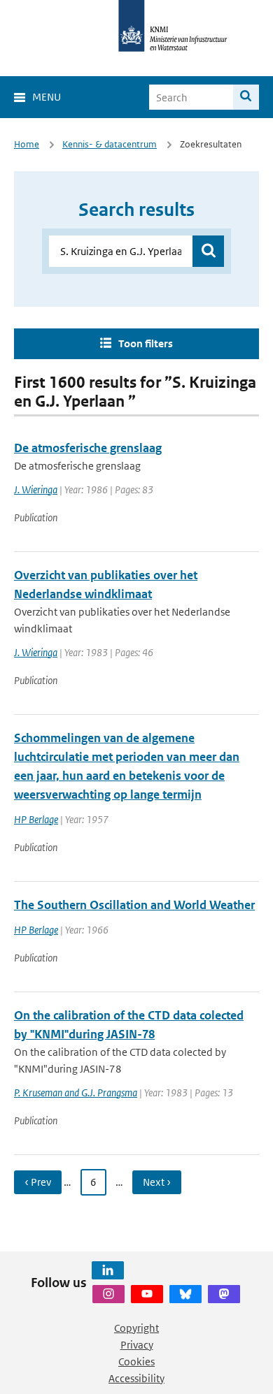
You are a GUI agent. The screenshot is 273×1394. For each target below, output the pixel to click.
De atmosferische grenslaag (88, 448)
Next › (157, 1182)
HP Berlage (36, 819)
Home (26, 144)
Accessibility (136, 1378)
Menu (46, 96)
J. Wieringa (35, 489)
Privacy (136, 1344)
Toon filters (145, 343)
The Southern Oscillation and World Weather (134, 905)
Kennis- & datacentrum (109, 144)
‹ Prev (37, 1182)
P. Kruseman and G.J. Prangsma (75, 1092)
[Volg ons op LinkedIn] (108, 1270)
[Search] (246, 97)
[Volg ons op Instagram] (108, 1294)
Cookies (136, 1361)
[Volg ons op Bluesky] (185, 1294)
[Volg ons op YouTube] (147, 1294)
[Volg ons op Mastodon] (224, 1294)
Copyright (136, 1328)
